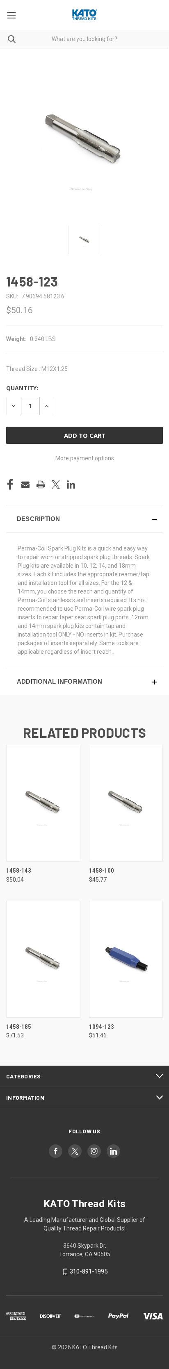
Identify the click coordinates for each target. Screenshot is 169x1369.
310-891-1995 (88, 1271)
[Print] (41, 484)
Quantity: (22, 388)
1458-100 (101, 870)
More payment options (84, 458)
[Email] (25, 484)
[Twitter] (56, 484)
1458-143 (18, 870)
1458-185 (18, 1026)
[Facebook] (10, 484)
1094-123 (101, 1026)
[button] (84, 519)
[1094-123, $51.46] (126, 959)
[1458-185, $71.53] (43, 959)
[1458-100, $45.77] (126, 803)
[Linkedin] (71, 484)
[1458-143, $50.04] (43, 803)
